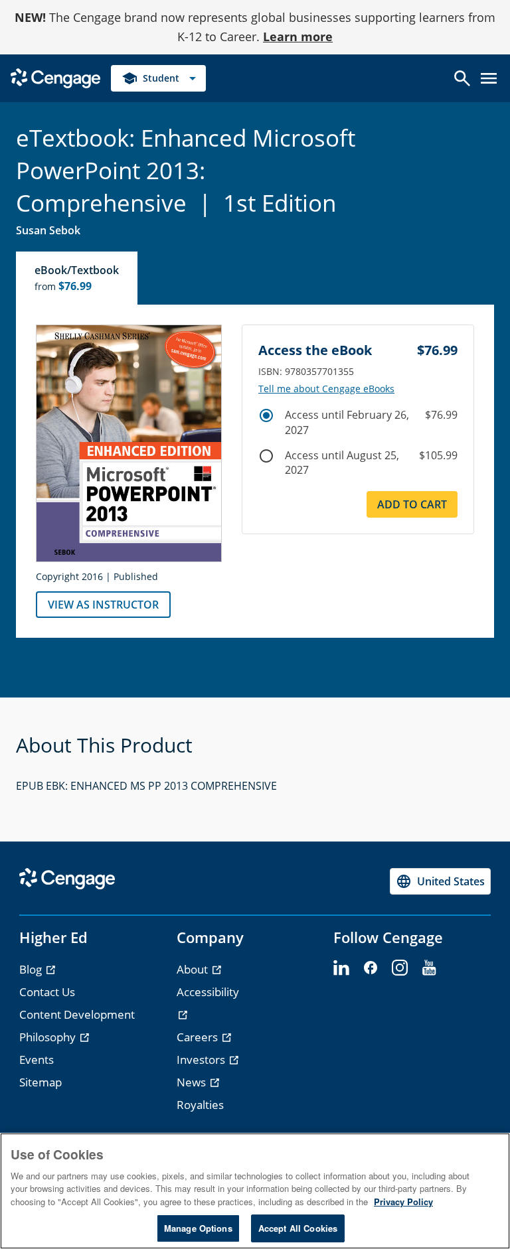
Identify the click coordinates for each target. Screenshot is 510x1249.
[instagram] (400, 968)
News (193, 1082)
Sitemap (40, 1082)
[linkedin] (341, 968)
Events (36, 1059)
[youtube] (429, 968)
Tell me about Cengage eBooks (326, 389)
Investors (202, 1059)
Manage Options (198, 1228)
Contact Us (47, 991)
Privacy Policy (403, 1201)
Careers (198, 1037)
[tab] (77, 278)
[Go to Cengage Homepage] (55, 76)
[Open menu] (488, 78)
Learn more (298, 36)
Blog (31, 969)
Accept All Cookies (297, 1228)
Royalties (200, 1104)
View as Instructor (103, 604)
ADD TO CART (412, 504)
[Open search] (462, 78)
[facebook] (371, 968)
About (194, 969)
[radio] (266, 415)
